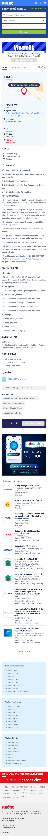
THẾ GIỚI (6, 794)
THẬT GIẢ (42, 794)
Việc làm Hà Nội (10, 709)
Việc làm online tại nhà (13, 742)
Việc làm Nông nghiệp (13, 682)
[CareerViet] (31, 780)
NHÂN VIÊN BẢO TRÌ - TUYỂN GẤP (28, 500)
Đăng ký (34, 8)
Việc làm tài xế (10, 757)
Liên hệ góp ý (6, 832)
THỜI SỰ (6, 790)
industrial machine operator (13, 403)
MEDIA (6, 787)
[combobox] (24, 14)
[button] (40, 3)
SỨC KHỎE (32, 794)
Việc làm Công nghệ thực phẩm (16, 691)
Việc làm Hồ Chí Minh (12, 706)
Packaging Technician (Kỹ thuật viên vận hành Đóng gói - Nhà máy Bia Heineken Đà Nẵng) (29, 515)
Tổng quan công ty (19, 67)
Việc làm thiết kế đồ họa (13, 763)
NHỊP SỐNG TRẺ (24, 788)
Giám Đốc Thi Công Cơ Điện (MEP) (28, 574)
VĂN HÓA (24, 793)
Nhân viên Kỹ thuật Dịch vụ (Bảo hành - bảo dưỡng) (27, 532)
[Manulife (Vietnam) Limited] (8, 593)
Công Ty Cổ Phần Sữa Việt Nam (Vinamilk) (24, 56)
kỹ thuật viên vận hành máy (13, 408)
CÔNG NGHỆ (15, 790)
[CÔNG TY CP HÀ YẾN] (8, 535)
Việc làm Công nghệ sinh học (15, 685)
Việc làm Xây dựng (11, 673)
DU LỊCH (15, 797)
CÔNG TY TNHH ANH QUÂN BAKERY (27, 503)
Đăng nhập (42, 8)
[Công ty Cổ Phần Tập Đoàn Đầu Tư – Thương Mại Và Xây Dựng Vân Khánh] (8, 563)
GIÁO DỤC (42, 787)
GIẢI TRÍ (23, 796)
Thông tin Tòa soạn (8, 825)
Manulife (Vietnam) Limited (24, 599)
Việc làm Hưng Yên (12, 727)
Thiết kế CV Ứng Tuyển (17, 379)
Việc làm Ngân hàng (12, 679)
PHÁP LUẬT (6, 797)
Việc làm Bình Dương (12, 712)
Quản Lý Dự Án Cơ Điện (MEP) (26, 559)
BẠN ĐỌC (42, 790)
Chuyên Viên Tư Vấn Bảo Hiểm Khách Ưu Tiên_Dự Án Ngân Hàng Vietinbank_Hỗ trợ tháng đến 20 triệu (29, 592)
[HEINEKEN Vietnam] (8, 517)
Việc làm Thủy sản (11, 688)
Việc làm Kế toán (11, 670)
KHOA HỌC (32, 790)
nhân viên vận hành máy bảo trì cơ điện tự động (20, 398)
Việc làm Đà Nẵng (11, 721)
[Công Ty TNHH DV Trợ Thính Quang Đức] (8, 550)
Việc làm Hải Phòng (12, 724)
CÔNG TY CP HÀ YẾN (21, 536)
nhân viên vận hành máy (12, 413)
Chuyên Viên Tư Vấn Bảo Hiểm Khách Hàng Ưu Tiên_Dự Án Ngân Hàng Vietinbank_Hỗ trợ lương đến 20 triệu (29, 612)
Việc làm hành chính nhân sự (15, 760)
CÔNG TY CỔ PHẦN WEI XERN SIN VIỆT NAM (28, 489)
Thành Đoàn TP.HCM (8, 828)
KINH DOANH (15, 787)
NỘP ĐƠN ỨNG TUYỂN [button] (24, 60)
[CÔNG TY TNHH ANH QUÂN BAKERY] (8, 504)
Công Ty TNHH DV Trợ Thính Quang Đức (28, 549)
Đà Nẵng (9, 80)
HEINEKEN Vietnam (21, 521)
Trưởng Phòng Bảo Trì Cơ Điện (26, 485)
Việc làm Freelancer (12, 751)
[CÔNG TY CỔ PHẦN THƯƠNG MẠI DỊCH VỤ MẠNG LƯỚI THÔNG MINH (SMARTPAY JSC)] (8, 632)
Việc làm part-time (12, 745)
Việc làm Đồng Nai (11, 715)
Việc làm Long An (11, 718)
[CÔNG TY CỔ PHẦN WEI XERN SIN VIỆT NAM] (8, 489)
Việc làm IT (9, 754)
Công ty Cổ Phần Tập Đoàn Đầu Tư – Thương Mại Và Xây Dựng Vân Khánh (27, 563)
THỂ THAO (33, 787)
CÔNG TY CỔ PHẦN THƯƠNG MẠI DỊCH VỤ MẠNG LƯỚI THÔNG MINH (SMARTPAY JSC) (29, 635)
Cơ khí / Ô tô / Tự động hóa (15, 113)
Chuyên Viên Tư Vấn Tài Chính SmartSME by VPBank (26, 629)
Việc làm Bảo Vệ (11, 676)
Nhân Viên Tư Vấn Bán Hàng (25, 546)
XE (15, 794)
